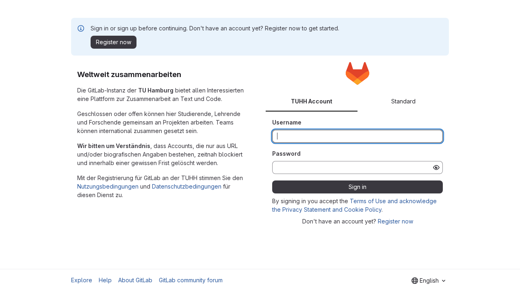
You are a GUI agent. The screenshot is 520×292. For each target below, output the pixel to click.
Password (286, 153)
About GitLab (135, 280)
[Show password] (436, 167)
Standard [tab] (403, 101)
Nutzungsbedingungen (108, 186)
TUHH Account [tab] (311, 101)
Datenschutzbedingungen (186, 186)
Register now (395, 221)
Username (286, 122)
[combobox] (428, 281)
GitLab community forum (191, 280)
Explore (81, 280)
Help (105, 280)
